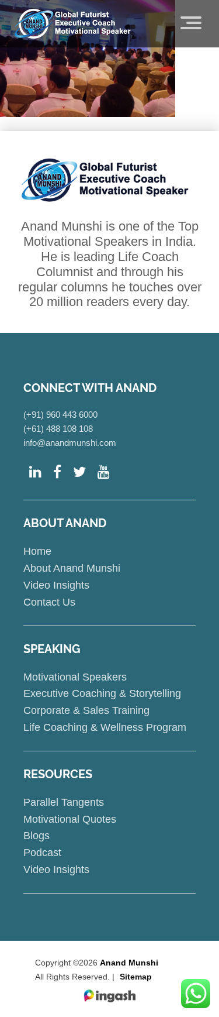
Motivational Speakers (75, 677)
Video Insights (56, 585)
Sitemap (136, 976)
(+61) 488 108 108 (58, 429)
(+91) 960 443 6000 (60, 415)
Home (37, 551)
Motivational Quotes (69, 819)
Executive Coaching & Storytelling (102, 693)
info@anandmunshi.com (69, 443)
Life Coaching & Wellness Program (104, 727)
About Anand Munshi (71, 568)
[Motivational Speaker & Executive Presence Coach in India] (73, 23)
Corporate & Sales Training (86, 710)
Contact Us (49, 602)
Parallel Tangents (63, 802)
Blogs (36, 835)
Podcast (42, 852)
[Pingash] (110, 996)
